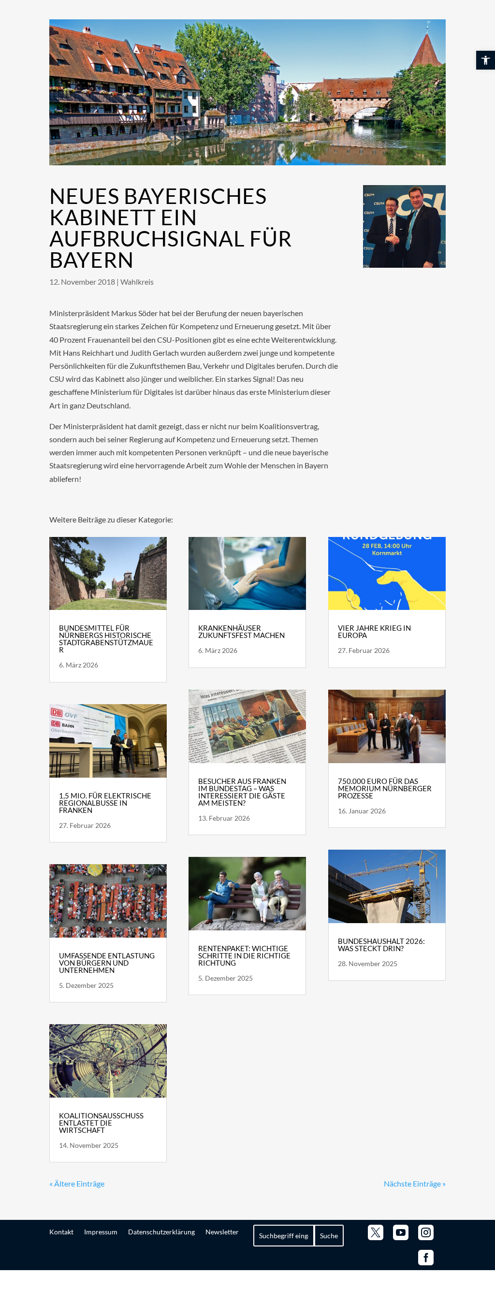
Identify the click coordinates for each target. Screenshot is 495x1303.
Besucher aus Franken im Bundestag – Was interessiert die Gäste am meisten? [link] (242, 792)
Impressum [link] (100, 1231)
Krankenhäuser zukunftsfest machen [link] (241, 631)
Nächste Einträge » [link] (415, 1183)
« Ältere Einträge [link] (76, 1183)
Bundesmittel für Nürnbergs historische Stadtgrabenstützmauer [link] (106, 638)
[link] (485, 60)
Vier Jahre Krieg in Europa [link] (374, 631)
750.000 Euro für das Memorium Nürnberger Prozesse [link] (385, 788)
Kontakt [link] (61, 1231)
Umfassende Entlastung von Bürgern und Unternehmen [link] (107, 962)
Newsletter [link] (222, 1231)
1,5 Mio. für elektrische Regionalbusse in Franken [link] (105, 802)
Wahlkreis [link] (137, 281)
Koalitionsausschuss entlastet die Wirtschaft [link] (101, 1122)
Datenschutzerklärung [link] (161, 1231)
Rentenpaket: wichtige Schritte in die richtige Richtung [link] (244, 955)
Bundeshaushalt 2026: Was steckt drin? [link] (381, 945)
